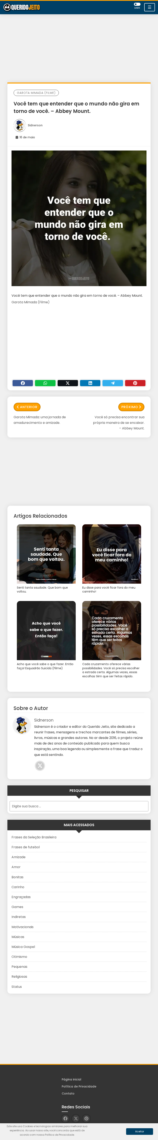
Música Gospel (23, 946)
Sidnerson (35, 125)
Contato (68, 1093)
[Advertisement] (79, 49)
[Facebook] (23, 383)
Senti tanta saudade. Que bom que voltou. (42, 590)
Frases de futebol (26, 847)
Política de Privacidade (79, 1086)
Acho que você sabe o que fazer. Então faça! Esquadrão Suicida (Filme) (45, 666)
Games (17, 907)
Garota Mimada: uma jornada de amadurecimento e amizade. (40, 420)
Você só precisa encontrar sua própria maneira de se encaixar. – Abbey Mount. (118, 423)
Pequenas (19, 966)
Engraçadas (21, 897)
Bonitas (17, 877)
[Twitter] (68, 383)
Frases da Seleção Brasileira (34, 837)
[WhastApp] (45, 383)
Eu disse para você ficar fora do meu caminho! (108, 590)
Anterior (28, 407)
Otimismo (19, 956)
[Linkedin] (90, 383)
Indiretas (19, 916)
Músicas (18, 936)
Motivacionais (23, 927)
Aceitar (139, 1131)
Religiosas (19, 976)
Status (17, 986)
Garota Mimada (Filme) (36, 93)
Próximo (129, 407)
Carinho (18, 887)
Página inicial (71, 1079)
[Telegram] (112, 383)
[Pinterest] (135, 383)
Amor (16, 867)
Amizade (19, 857)
